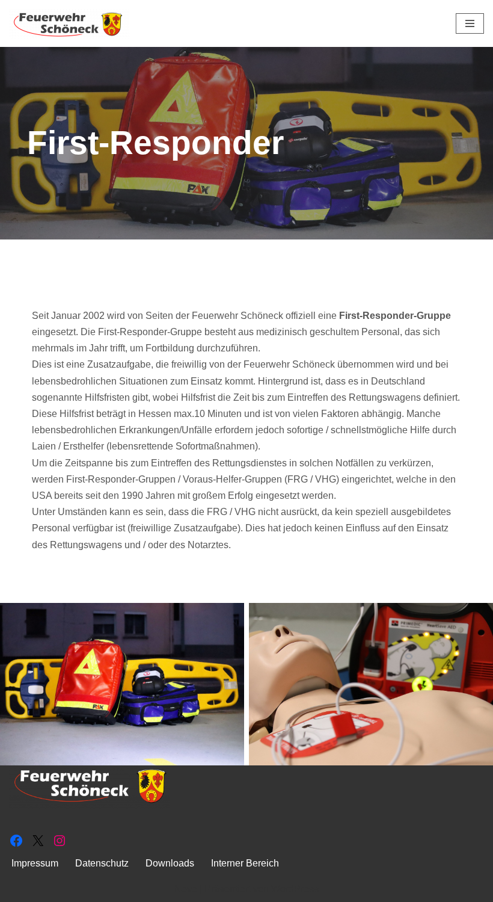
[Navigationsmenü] (470, 23)
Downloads (169, 863)
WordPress (295, 889)
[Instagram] (59, 840)
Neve (185, 889)
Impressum (34, 863)
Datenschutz (102, 863)
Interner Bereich (245, 863)
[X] (38, 840)
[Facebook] (16, 840)
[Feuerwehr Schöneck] (69, 23)
